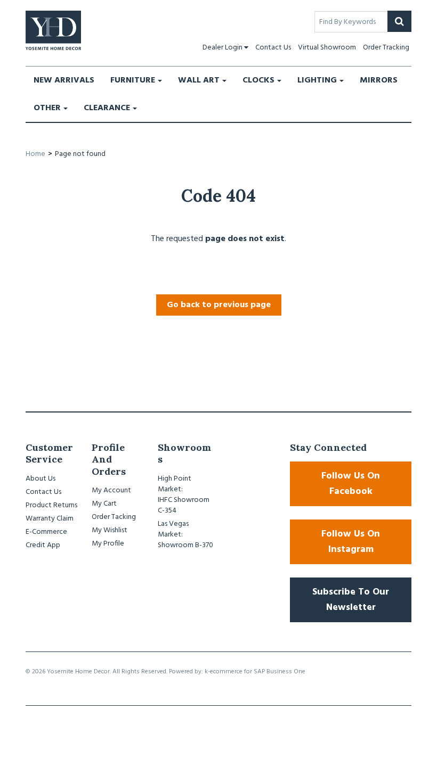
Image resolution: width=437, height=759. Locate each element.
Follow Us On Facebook (350, 483)
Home (35, 154)
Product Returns (51, 505)
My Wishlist (109, 530)
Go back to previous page (219, 305)
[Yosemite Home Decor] (53, 30)
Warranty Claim (50, 519)
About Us (40, 479)
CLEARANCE (107, 108)
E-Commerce (46, 532)
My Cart (104, 504)
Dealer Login (222, 48)
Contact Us (273, 48)
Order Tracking (386, 48)
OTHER (47, 108)
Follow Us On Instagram (350, 541)
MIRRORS (379, 80)
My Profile (108, 544)
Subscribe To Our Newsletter (350, 599)
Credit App (43, 545)
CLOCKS (258, 80)
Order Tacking (114, 517)
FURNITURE (132, 80)
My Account (111, 490)
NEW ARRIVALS (64, 80)
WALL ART (199, 80)
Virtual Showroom (327, 48)
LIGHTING (317, 80)
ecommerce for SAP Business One (257, 671)
